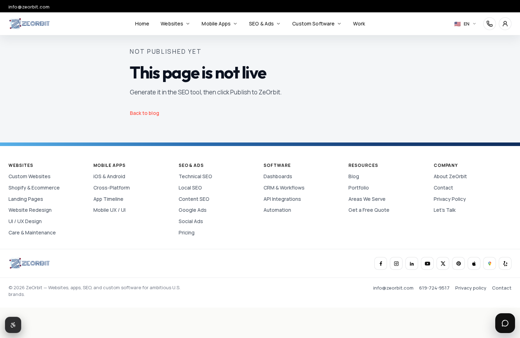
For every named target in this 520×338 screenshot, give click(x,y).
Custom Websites (29, 176)
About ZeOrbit (450, 176)
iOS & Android (109, 176)
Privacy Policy (450, 199)
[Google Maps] (489, 263)
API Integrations (282, 199)
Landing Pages (25, 199)
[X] (443, 263)
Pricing (187, 232)
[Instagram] (396, 263)
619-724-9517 (434, 288)
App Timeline (108, 199)
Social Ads (191, 221)
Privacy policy (470, 288)
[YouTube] (427, 263)
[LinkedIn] (411, 263)
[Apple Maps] (474, 263)
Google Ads (193, 209)
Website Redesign (30, 209)
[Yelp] (505, 263)
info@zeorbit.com (29, 7)
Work (359, 23)
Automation (277, 209)
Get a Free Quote (368, 209)
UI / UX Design (25, 221)
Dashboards (278, 176)
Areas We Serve (367, 199)
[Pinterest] (458, 263)
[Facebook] (380, 263)
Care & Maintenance (32, 232)
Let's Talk (445, 209)
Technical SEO (195, 176)
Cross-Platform (111, 187)
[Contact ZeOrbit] (505, 23)
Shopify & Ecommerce (34, 187)
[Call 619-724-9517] (489, 23)
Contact (443, 187)
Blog (353, 176)
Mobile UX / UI (109, 209)
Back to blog (144, 113)
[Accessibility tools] (13, 325)
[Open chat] (505, 323)
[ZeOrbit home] (29, 24)
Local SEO (190, 187)
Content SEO (194, 199)
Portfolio (358, 187)
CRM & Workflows (284, 187)
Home (142, 23)
